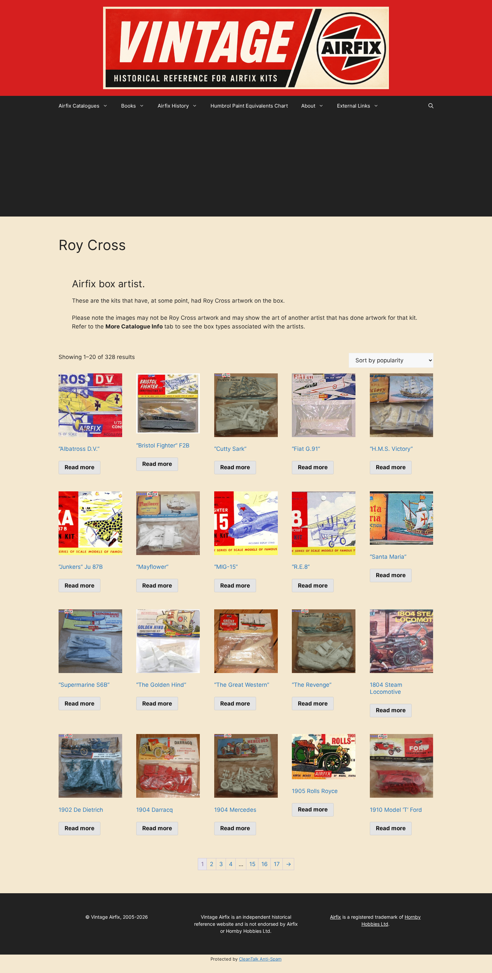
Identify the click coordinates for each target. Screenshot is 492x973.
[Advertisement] (246, 166)
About (308, 106)
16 (264, 864)
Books (128, 106)
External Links (353, 106)
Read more (79, 467)
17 (277, 864)
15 (252, 864)
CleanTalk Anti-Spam (260, 959)
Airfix (335, 917)
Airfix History (173, 106)
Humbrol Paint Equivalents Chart (249, 106)
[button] (431, 106)
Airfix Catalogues (79, 106)
